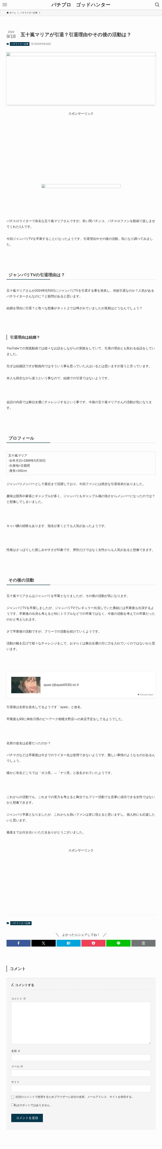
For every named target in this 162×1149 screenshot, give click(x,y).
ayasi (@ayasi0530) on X (61, 685)
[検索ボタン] (157, 4)
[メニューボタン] (4, 4)
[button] (19, 943)
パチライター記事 (19, 44)
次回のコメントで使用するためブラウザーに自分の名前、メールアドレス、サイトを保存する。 (74, 1096)
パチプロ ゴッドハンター (81, 4)
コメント (18, 998)
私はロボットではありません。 (33, 1105)
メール (17, 1066)
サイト (15, 1082)
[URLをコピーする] (143, 943)
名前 (15, 1051)
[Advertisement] (81, 143)
